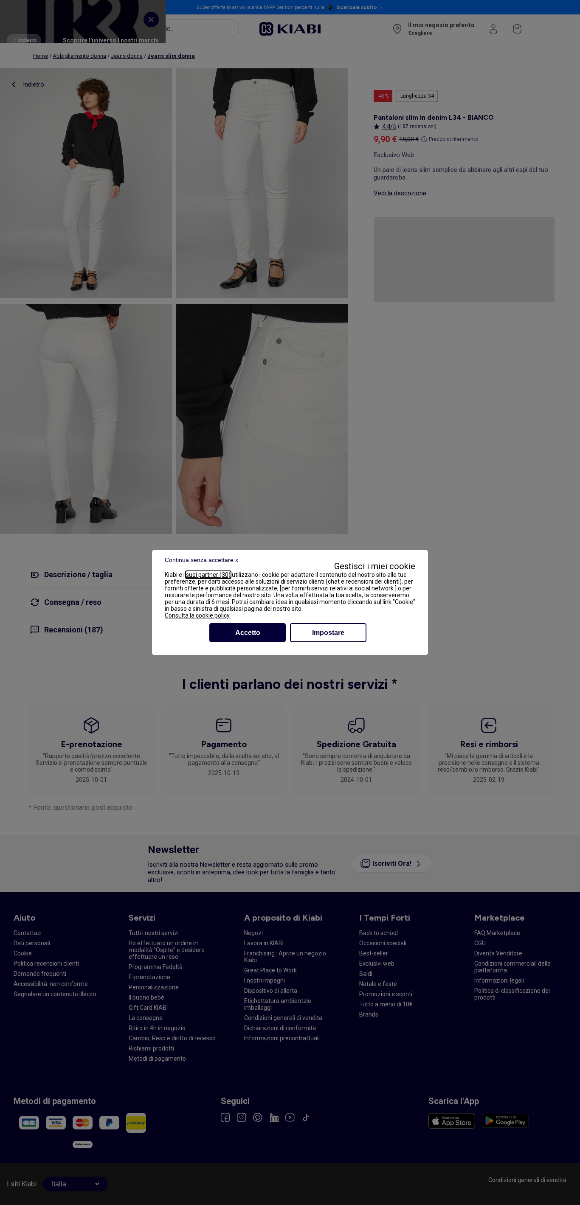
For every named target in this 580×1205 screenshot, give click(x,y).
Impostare (328, 632)
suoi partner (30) (208, 574)
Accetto (247, 632)
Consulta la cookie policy (197, 615)
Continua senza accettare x (201, 559)
